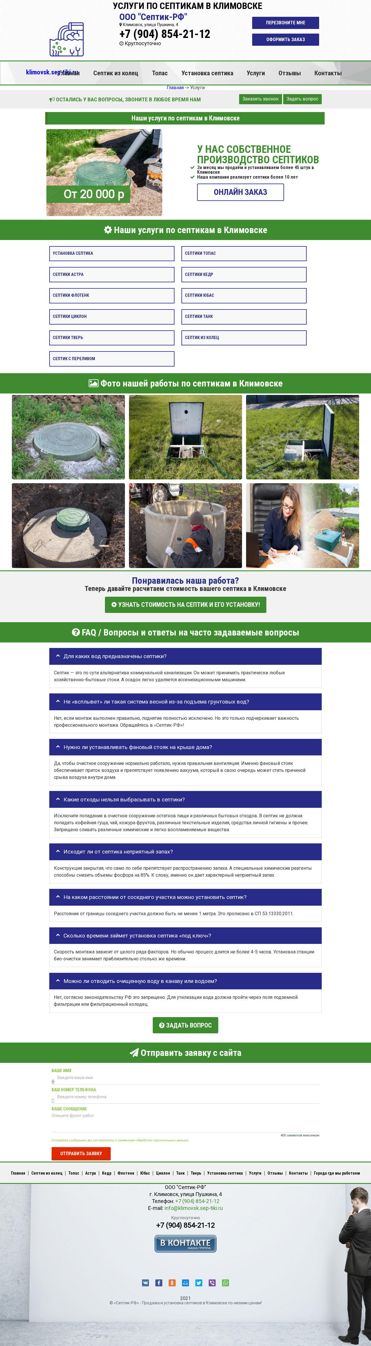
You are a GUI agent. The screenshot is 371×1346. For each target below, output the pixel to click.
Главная (69, 73)
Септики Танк (199, 316)
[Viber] (212, 1282)
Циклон (163, 1173)
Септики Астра (68, 274)
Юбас (145, 1173)
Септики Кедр (199, 274)
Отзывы (290, 73)
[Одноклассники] (172, 1282)
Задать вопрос (302, 99)
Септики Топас (200, 253)
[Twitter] (198, 1282)
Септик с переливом (74, 358)
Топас (160, 73)
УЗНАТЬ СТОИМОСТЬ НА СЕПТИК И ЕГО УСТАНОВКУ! (188, 604)
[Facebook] (158, 1282)
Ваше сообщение (69, 1109)
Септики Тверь (68, 337)
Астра (90, 1173)
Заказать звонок (261, 99)
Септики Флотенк (71, 295)
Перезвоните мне (285, 22)
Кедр (106, 1173)
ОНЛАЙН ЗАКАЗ (240, 192)
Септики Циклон (70, 316)
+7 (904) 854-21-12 (164, 34)
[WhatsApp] (225, 1282)
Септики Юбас (199, 295)
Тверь (196, 1173)
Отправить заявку (81, 1153)
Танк (180, 1173)
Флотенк (125, 1173)
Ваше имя (61, 1070)
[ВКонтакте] (145, 1282)
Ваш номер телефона (74, 1089)
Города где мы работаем (337, 1173)
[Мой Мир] (185, 1282)
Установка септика (207, 73)
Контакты (328, 73)
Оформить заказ (285, 39)
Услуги (256, 73)
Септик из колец (115, 73)
